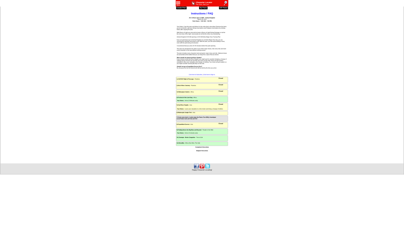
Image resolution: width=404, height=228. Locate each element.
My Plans (203, 8)
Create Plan (181, 8)
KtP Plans (223, 8)
